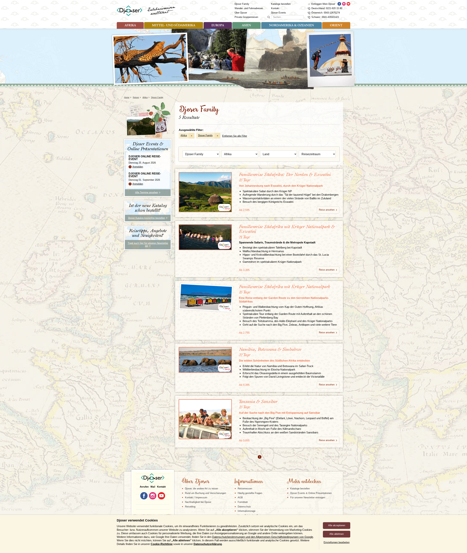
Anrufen (144, 486)
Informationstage (246, 511)
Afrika (130, 25)
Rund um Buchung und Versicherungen (205, 493)
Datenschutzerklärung (208, 544)
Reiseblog (190, 506)
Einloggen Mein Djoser (323, 4)
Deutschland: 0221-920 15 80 (326, 8)
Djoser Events (278, 12)
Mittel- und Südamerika (173, 25)
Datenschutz (244, 506)
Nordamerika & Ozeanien (291, 25)
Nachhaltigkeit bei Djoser (198, 502)
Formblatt (243, 502)
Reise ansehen (327, 209)
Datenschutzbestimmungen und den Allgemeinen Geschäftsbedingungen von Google (262, 536)
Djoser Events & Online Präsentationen (311, 493)
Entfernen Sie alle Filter (234, 136)
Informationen (248, 482)
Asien (246, 25)
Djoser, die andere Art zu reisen (201, 488)
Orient (336, 25)
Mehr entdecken (304, 482)
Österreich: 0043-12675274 (325, 12)
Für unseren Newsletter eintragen (307, 497)
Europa (217, 25)
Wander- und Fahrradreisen (249, 8)
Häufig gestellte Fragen (250, 493)
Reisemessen (245, 488)
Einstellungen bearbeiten (337, 542)
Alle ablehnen (336, 534)
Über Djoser (241, 12)
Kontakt (275, 8)
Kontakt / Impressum (196, 497)
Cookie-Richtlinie (162, 544)
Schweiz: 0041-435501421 (325, 17)
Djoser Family (242, 4)
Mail (152, 486)
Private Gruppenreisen (246, 17)
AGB (240, 497)
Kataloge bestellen (281, 4)
